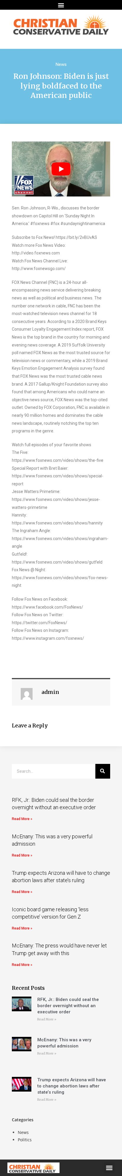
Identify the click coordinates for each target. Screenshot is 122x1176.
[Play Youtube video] (61, 168)
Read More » (22, 819)
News (61, 64)
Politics (25, 1139)
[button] (61, 5)
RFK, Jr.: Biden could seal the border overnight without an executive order (68, 1006)
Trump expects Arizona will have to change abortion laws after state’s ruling (71, 1086)
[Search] (102, 771)
